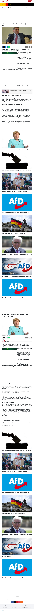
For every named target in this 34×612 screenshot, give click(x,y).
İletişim (12, 599)
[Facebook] (2, 47)
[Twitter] (4, 47)
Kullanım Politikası (21, 599)
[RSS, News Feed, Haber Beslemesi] (21, 602)
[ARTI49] (5, 1)
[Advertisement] (17, 16)
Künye (9, 599)
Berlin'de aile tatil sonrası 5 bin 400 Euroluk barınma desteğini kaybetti (18, 4)
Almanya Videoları (15, 605)
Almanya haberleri (5, 605)
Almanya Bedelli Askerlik (16, 607)
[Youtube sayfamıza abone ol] (17, 602)
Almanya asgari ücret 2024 (26, 607)
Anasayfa (4, 7)
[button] (27, 47)
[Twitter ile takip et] (15, 602)
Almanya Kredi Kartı (25, 605)
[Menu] (29, 1)
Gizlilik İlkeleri (16, 599)
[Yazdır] (26, 47)
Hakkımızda (5, 599)
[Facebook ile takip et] (12, 602)
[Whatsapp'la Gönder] (9, 47)
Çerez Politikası (27, 599)
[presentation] (5, 4)
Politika (8, 7)
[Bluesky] (5, 47)
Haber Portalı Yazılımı (6, 610)
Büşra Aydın (7, 341)
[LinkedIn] (7, 47)
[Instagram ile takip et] (19, 602)
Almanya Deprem (5, 607)
